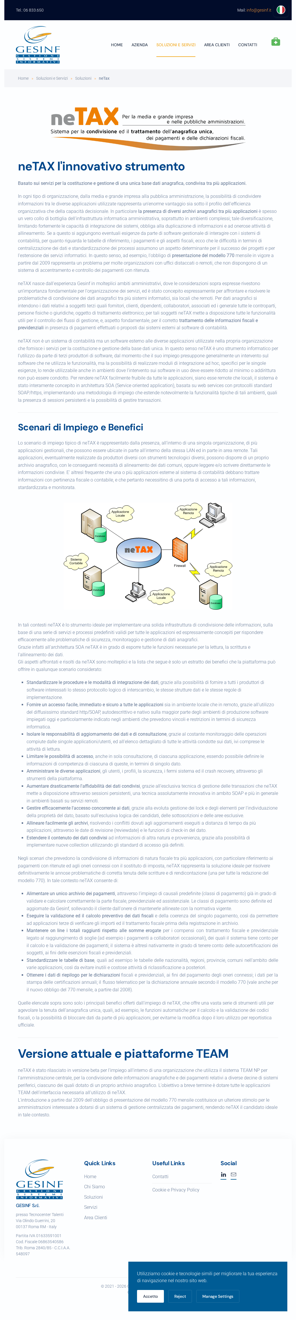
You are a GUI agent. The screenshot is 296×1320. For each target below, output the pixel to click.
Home (117, 44)
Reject (180, 1296)
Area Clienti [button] (217, 44)
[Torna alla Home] (38, 45)
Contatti (247, 44)
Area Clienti (95, 1217)
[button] (275, 42)
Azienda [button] (140, 44)
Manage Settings (217, 1296)
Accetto (150, 1296)
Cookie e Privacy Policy (175, 1190)
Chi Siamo (94, 1186)
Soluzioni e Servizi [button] (175, 44)
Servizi (90, 1207)
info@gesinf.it (259, 10)
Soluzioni (93, 1197)
